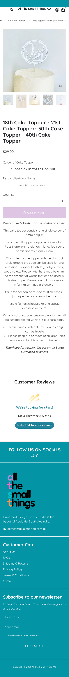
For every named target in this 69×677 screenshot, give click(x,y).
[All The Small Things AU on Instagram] (32, 455)
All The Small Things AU (44, 666)
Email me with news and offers (24, 635)
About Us (9, 552)
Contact (8, 581)
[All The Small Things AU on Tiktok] (36, 455)
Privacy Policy (12, 569)
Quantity (8, 194)
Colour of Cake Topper (18, 162)
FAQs (6, 557)
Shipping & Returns (16, 563)
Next (62, 60)
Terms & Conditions (16, 575)
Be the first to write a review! (34, 425)
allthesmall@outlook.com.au (25, 529)
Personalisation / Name (19, 178)
